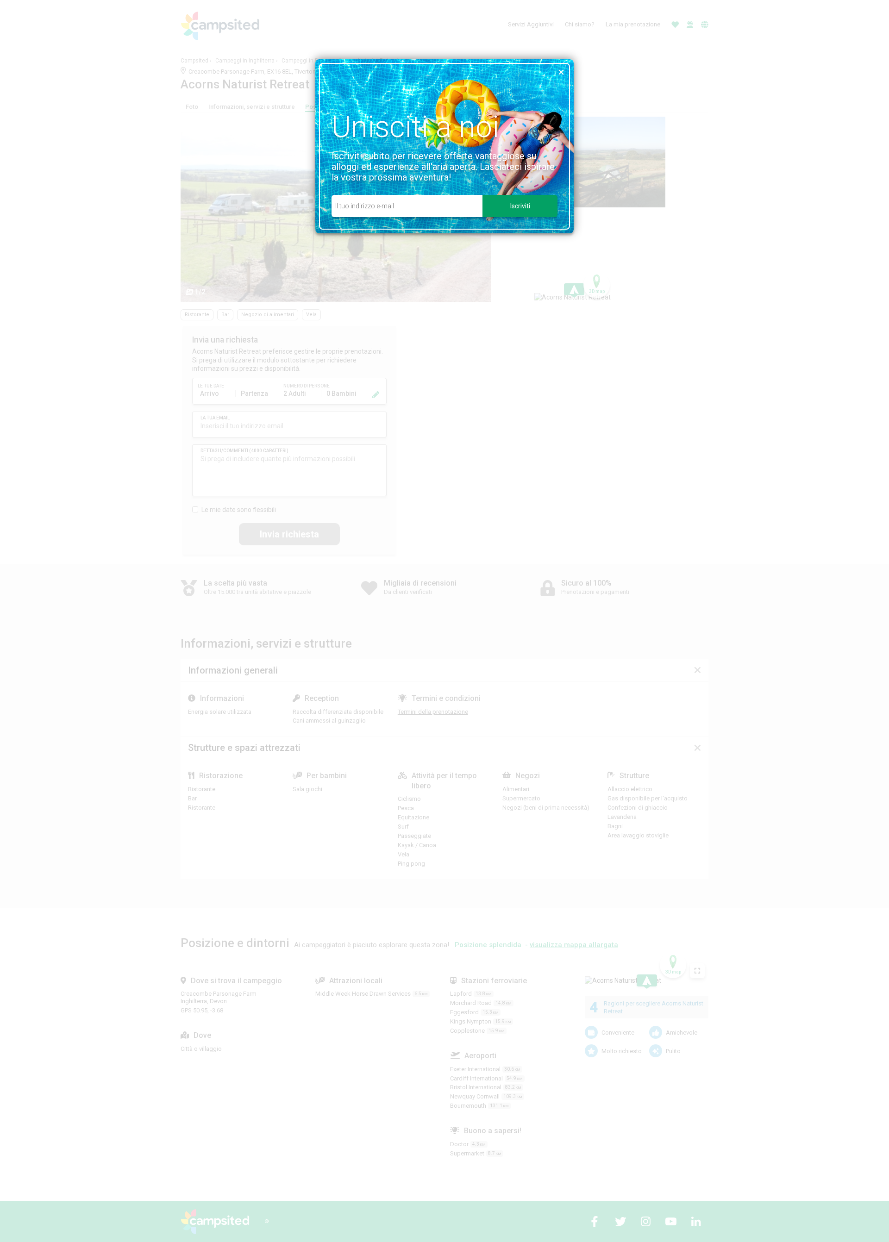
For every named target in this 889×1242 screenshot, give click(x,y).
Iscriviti (520, 206)
